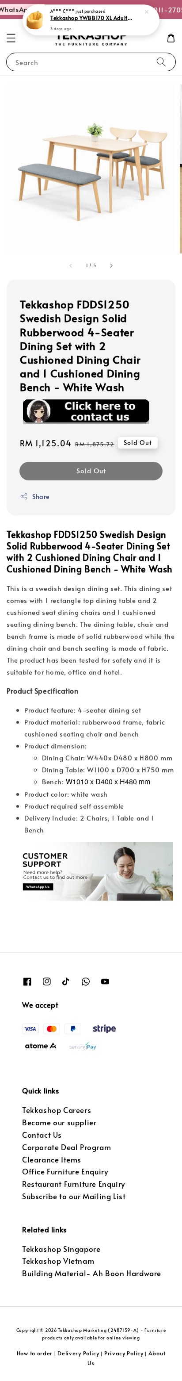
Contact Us (42, 1135)
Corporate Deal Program (66, 1147)
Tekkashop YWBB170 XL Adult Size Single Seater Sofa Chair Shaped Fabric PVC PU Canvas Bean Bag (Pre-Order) (91, 18)
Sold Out (91, 470)
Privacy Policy (124, 1353)
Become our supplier (59, 1122)
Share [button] (40, 496)
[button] (11, 38)
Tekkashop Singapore (61, 1249)
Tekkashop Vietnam (58, 1261)
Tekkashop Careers (56, 1110)
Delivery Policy (78, 1353)
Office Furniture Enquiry (65, 1171)
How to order (35, 1353)
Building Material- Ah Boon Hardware (91, 1273)
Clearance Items (51, 1160)
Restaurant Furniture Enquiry (73, 1184)
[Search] (161, 61)
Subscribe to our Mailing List (73, 1196)
